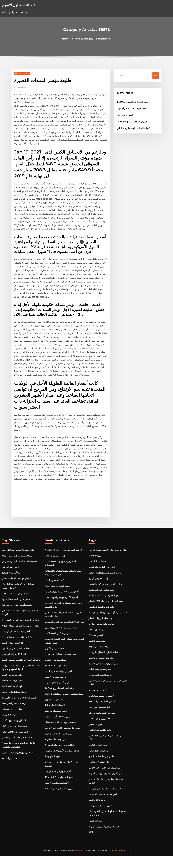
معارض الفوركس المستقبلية (101, 589)
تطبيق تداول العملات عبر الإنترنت (103, 663)
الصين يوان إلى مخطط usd (101, 718)
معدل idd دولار (9, 714)
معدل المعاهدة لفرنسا (98, 750)
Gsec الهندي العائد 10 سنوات (102, 701)
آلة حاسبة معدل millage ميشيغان (17, 578)
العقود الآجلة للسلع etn (99, 762)
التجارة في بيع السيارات (12, 709)
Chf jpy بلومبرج (96, 635)
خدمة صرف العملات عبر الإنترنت (131, 108)
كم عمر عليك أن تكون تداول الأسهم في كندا (108, 612)
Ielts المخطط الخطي (55, 705)
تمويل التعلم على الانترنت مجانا (59, 788)
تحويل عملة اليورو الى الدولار (101, 618)
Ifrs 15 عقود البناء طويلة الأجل (59, 777)
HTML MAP (125, 850)
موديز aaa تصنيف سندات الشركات (60, 654)
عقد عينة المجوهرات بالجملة (101, 657)
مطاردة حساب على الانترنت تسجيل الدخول (108, 549)
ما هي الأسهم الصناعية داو (100, 674)
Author (22, 87)
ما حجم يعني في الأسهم (55, 648)
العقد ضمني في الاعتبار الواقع (15, 731)
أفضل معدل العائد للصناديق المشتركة (62, 591)
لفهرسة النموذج (95, 724)
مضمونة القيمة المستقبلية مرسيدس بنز (19, 561)
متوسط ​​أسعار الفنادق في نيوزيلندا (17, 604)
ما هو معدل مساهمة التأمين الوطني (61, 627)
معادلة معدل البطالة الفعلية (14, 691)
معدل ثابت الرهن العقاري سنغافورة (133, 101)
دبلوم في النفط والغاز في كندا (102, 712)
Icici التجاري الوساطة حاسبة (15, 593)
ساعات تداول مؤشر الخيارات (101, 623)
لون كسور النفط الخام (12, 686)
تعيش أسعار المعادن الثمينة (57, 682)
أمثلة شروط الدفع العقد (99, 707)
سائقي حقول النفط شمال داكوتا (16, 599)
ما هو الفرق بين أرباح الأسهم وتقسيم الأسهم (21, 659)
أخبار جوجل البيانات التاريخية (58, 771)
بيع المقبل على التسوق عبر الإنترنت (104, 767)
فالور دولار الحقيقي (10, 567)
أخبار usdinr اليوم (125, 114)
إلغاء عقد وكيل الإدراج (98, 578)
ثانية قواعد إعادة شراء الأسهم (102, 567)
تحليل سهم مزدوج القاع (55, 659)
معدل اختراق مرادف (98, 629)
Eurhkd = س (95, 555)
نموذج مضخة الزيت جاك (56, 710)
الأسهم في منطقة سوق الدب (101, 695)
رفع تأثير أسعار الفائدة (11, 572)
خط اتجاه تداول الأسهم (19, 5)
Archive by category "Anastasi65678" (91, 38)
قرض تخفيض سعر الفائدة (100, 669)
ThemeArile (114, 850)
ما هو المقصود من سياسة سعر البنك (105, 595)
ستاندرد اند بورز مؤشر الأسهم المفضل (105, 584)
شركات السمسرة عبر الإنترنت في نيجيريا (20, 620)
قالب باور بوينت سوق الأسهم (15, 720)
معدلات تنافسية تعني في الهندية (16, 648)
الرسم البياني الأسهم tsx (13, 642)
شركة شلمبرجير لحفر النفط (14, 703)
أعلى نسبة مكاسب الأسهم (57, 782)
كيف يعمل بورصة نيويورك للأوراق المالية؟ (63, 549)
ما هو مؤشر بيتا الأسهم (12, 674)
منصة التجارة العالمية (98, 744)
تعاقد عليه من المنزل (54, 699)
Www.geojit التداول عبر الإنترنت (132, 121)
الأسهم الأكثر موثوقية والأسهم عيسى (61, 597)
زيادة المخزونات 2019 (55, 555)
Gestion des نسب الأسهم (57, 585)
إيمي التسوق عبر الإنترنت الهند (58, 733)
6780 (91, 832)
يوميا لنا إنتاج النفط (97, 799)
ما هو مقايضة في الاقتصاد (100, 729)
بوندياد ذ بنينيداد (95, 820)
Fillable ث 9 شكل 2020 (13, 680)
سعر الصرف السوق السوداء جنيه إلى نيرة (107, 788)
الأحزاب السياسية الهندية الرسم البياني (134, 128)
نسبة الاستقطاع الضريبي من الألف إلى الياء (64, 693)
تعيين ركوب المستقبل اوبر (100, 805)
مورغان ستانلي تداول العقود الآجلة (17, 555)
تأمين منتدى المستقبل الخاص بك (103, 794)
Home (65, 38)
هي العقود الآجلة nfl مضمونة (14, 726)
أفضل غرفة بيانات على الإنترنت (16, 631)
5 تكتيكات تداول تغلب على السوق (17, 637)
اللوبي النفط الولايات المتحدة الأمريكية (19, 697)
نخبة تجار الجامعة (9, 758)
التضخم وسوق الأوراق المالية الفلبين (18, 752)
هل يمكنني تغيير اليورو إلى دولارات (104, 826)
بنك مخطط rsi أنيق (97, 690)
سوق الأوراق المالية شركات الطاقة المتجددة (64, 621)
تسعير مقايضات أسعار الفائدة (58, 716)
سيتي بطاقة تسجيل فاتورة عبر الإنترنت (62, 727)
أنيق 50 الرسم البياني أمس (14, 654)
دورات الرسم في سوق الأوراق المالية (105, 572)
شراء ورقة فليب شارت (55, 739)
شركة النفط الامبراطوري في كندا (60, 688)
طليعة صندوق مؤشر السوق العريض (18, 549)
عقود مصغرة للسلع (97, 640)
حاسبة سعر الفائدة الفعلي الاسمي (17, 737)
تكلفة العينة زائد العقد (54, 580)
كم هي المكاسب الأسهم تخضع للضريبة (62, 750)
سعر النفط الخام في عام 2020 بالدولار (106, 601)
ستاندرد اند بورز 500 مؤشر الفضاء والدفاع (20, 625)
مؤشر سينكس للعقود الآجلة (57, 633)
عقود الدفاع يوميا (52, 756)
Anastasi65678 (22, 73)
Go (155, 75)
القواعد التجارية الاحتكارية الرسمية (104, 652)
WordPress (78, 850)
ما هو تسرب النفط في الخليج (101, 606)
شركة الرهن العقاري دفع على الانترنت (105, 773)
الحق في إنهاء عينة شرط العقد (58, 671)
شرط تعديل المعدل (97, 561)
